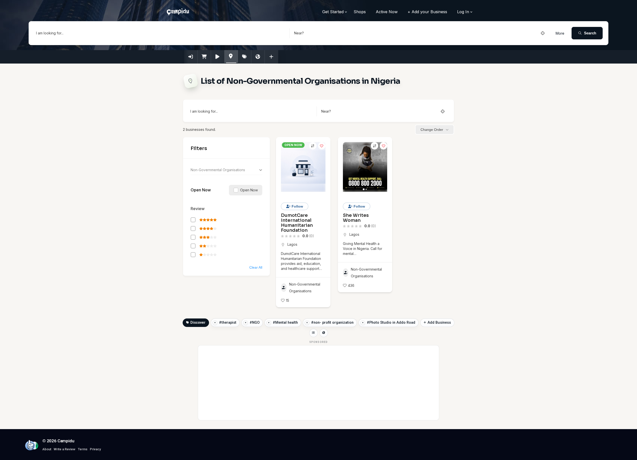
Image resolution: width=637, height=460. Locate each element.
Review (198, 208)
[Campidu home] (30, 445)
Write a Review (64, 449)
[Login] (191, 57)
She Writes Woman (356, 218)
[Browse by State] (258, 57)
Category (198, 170)
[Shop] (204, 57)
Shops (360, 11)
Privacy (95, 449)
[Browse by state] (323, 333)
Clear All (255, 267)
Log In (463, 11)
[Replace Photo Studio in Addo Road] (363, 322)
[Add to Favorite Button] (321, 146)
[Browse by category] (313, 333)
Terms (82, 449)
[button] (349, 167)
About (46, 449)
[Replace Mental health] (268, 322)
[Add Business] (271, 57)
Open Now (201, 189)
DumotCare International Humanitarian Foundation (297, 223)
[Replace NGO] (245, 322)
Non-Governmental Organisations (304, 287)
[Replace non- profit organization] (307, 322)
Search (590, 33)
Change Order (432, 130)
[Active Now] (217, 57)
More (560, 33)
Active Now (387, 11)
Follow (297, 206)
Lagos (292, 244)
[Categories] (231, 56)
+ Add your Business (427, 11)
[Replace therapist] (215, 322)
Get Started (333, 11)
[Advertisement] (318, 383)
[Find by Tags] (244, 57)
